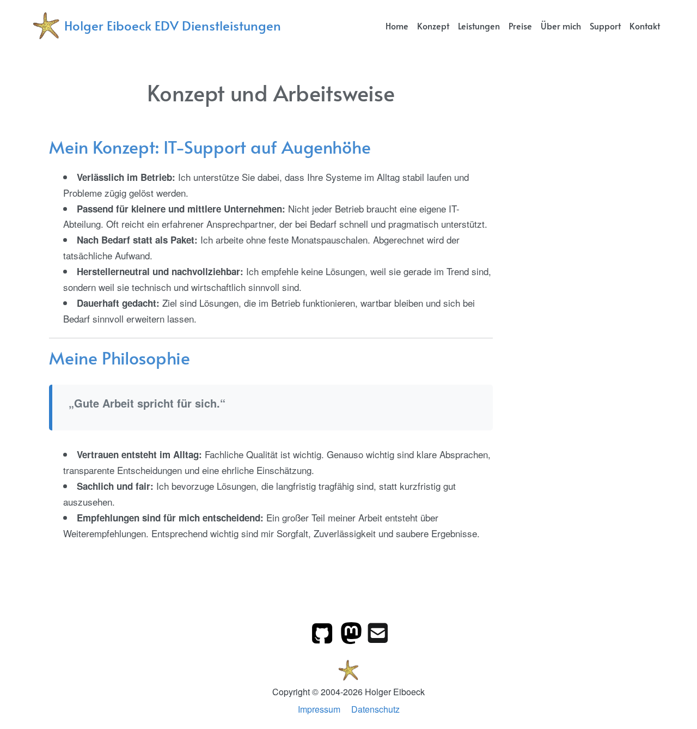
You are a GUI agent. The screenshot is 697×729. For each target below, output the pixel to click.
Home (397, 26)
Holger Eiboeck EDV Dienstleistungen (172, 25)
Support (605, 26)
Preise (520, 26)
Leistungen (479, 26)
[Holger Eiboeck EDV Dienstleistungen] (348, 669)
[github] (323, 631)
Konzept (433, 26)
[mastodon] (352, 631)
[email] (377, 631)
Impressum (319, 709)
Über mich (561, 26)
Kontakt (644, 26)
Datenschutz (375, 709)
